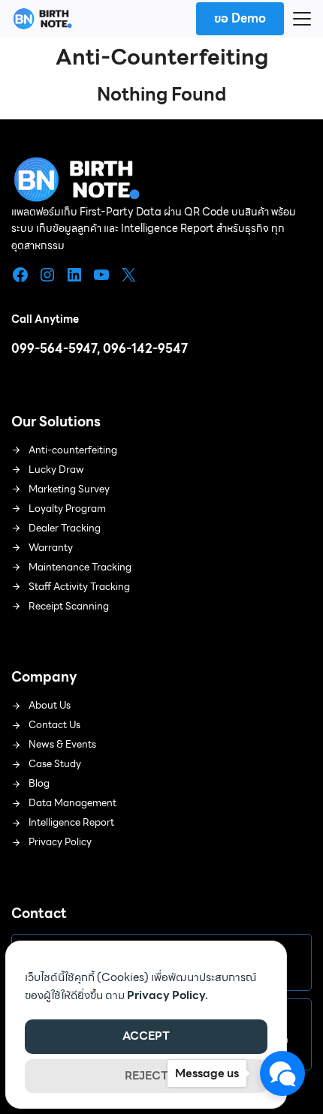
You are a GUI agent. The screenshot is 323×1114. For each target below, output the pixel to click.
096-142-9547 (145, 348)
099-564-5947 (54, 348)
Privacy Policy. (167, 995)
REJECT (146, 1076)
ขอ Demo (240, 18)
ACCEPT (146, 1036)
